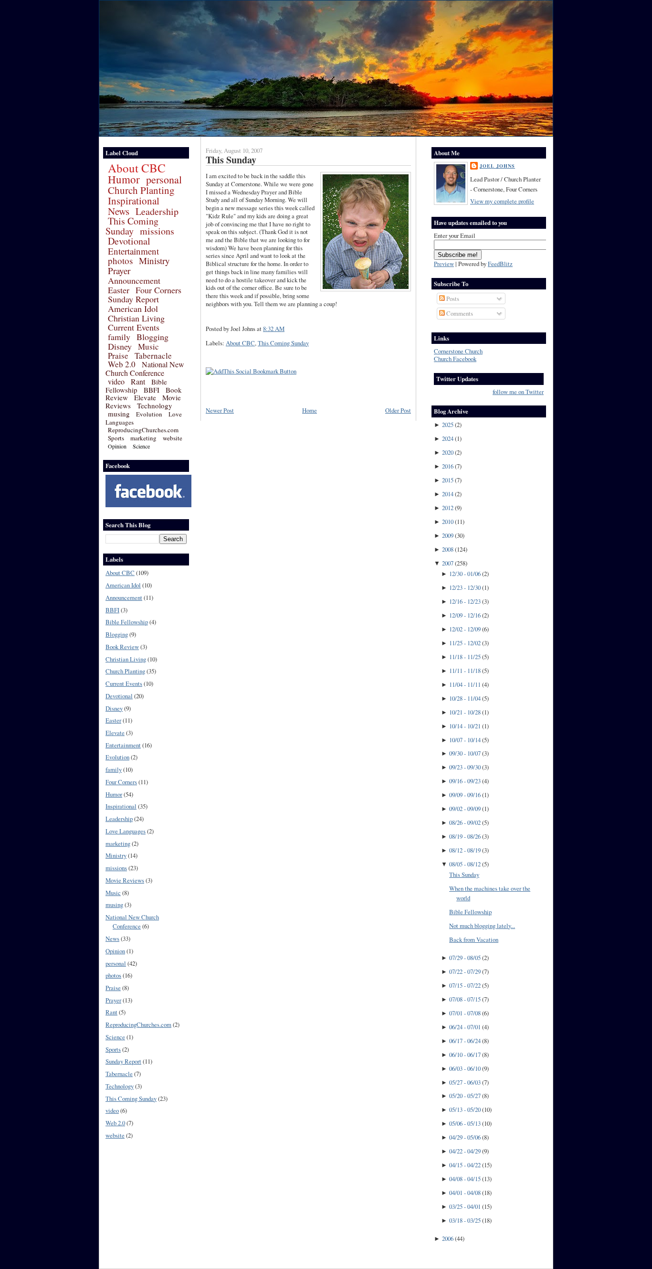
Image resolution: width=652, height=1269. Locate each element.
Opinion (117, 446)
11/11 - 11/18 (465, 670)
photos (120, 261)
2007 (447, 563)
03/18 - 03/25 (465, 1220)
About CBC (137, 168)
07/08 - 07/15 (465, 999)
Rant (138, 381)
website (172, 438)
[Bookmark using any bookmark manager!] (251, 371)
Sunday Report (133, 299)
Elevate (145, 397)
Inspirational (133, 200)
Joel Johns (497, 165)
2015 (447, 480)
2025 (447, 424)
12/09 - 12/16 (465, 615)
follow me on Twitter (518, 392)
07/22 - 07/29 (465, 971)
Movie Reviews (124, 880)
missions (157, 230)
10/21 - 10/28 (465, 712)
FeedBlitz (500, 263)
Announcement (134, 280)
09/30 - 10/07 (465, 753)
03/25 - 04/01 (465, 1206)
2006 (447, 1238)
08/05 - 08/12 (465, 864)
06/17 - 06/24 (465, 1040)
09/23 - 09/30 (465, 767)
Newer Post (220, 410)
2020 (447, 452)
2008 (447, 549)
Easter (118, 290)
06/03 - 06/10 (465, 1068)
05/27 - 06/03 (465, 1082)
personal (164, 179)
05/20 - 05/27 (465, 1095)
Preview (444, 263)
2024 (447, 438)
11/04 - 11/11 (465, 684)
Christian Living (136, 318)
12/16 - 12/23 (465, 601)
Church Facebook (455, 358)
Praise (118, 355)
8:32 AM (273, 328)
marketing (143, 438)
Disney (120, 346)
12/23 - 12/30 (465, 587)
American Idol (133, 308)
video (116, 381)
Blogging (152, 336)
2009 (447, 535)
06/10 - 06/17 (465, 1054)
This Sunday (231, 160)
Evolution (149, 414)
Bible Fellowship (136, 386)
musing (119, 413)
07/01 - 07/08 (465, 1013)
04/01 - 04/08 (465, 1192)
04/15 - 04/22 (465, 1165)
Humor (124, 179)
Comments (459, 313)
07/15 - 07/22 (465, 985)
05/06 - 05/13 (465, 1123)
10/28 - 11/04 (465, 698)
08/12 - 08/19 (465, 850)
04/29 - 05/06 (465, 1137)
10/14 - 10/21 (465, 726)
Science (141, 446)
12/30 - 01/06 (465, 573)
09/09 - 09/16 (465, 794)
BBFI (151, 390)
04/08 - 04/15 (465, 1178)
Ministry (154, 261)
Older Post (398, 410)
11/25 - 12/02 (465, 643)
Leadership (157, 211)
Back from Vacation (473, 939)
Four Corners (158, 290)
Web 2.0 (122, 364)
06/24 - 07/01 (465, 1027)
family (119, 336)
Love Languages (125, 831)
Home (309, 410)
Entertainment (133, 251)
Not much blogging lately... (482, 925)
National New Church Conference (144, 368)
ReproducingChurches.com (143, 430)
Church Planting (141, 190)
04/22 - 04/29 (465, 1151)
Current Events (133, 327)
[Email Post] (287, 328)
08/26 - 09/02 (465, 822)
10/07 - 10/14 (465, 740)
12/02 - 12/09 (465, 629)
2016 (447, 466)
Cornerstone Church (458, 351)
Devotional (129, 241)
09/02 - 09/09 (465, 808)
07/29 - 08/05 (465, 957)
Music (148, 346)
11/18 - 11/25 (465, 656)
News (118, 211)
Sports (116, 438)
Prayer (119, 271)
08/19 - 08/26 (465, 836)
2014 (447, 494)
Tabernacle (153, 355)
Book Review (122, 646)
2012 (447, 507)
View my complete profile (502, 201)
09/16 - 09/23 (465, 781)
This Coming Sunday (131, 225)
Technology (154, 405)
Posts (452, 298)
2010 (447, 521)
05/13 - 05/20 (465, 1109)
